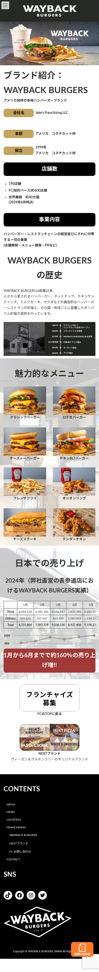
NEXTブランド (18, 843)
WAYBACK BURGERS (23, 835)
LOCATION (13, 819)
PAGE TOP (91, 937)
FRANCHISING (16, 827)
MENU (10, 804)
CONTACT (13, 859)
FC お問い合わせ (20, 851)
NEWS (10, 812)
